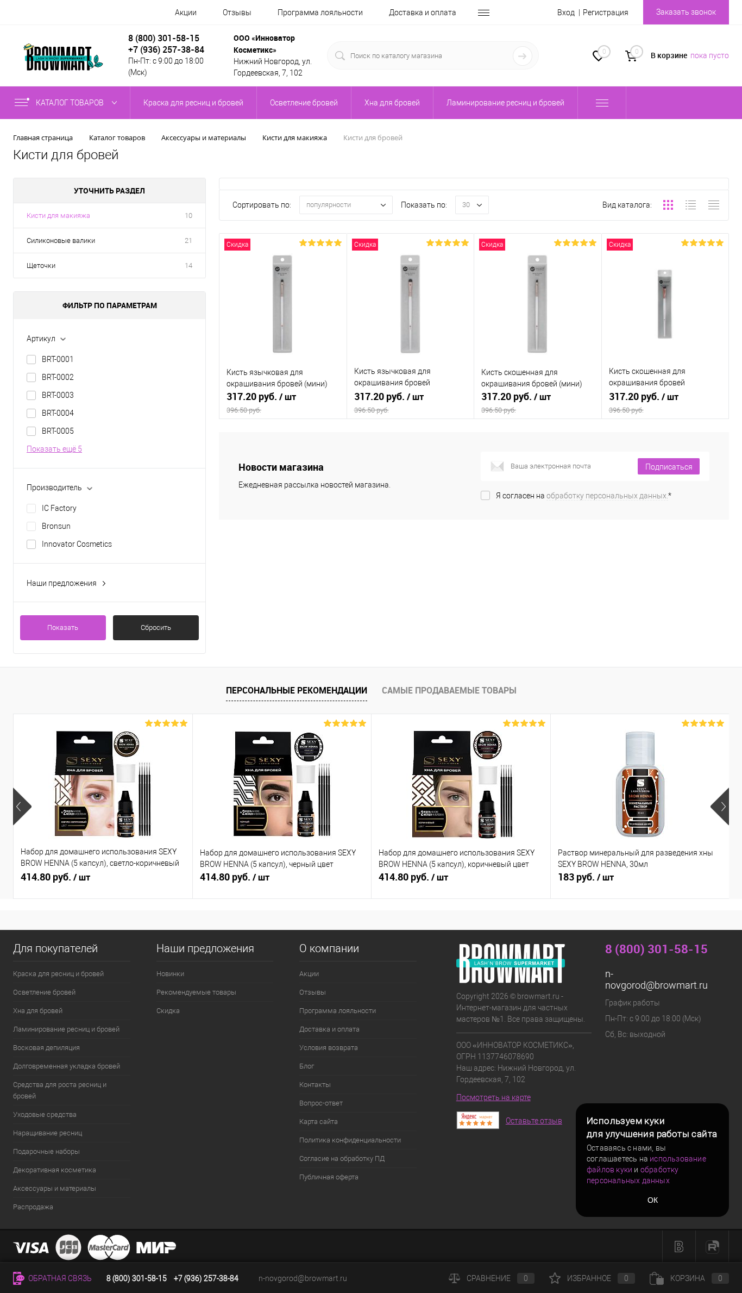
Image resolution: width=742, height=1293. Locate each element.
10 (188, 215)
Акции (186, 12)
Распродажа (33, 1207)
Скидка (168, 1011)
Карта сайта (318, 1121)
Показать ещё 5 (54, 449)
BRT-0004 (58, 413)
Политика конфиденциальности (350, 1140)
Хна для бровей (37, 1011)
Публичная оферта (329, 1177)
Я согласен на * (583, 495)
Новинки (170, 974)
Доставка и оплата (422, 12)
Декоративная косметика (54, 1170)
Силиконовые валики (61, 240)
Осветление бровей (44, 992)
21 (188, 240)
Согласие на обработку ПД (342, 1158)
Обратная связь (59, 1278)
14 (188, 265)
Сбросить (156, 627)
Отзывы (237, 12)
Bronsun (56, 526)
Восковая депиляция (46, 1048)
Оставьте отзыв (534, 1120)
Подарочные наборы (46, 1151)
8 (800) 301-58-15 (163, 38)
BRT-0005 (58, 431)
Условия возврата (328, 1048)
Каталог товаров (70, 102)
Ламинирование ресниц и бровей (66, 1029)
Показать (62, 627)
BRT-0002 (58, 377)
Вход (566, 12)
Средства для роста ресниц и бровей (59, 1090)
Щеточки (41, 265)
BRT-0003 (58, 395)
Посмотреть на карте (493, 1097)
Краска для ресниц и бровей (58, 974)
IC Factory (59, 508)
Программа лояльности (320, 12)
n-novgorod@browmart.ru (656, 979)
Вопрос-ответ (321, 1103)
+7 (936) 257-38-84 (206, 1278)
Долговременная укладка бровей (66, 1066)
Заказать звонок (686, 12)
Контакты (315, 1084)
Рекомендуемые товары (196, 992)
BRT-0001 (58, 359)
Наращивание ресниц (47, 1133)
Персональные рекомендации (296, 690)
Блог (306, 1066)
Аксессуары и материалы (54, 1188)
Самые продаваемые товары (449, 690)
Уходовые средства (45, 1114)
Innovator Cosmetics (77, 544)
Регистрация (605, 12)
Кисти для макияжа (58, 215)
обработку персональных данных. (607, 495)
